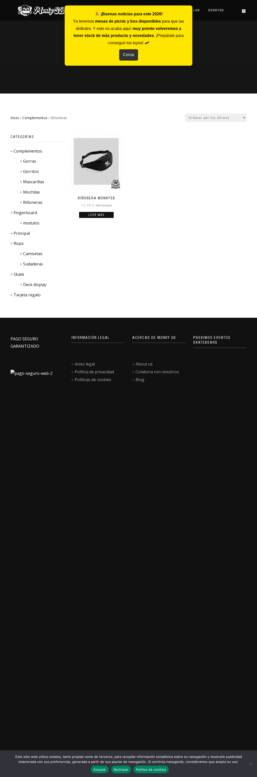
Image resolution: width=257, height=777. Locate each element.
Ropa (18, 243)
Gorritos (31, 171)
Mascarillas (33, 182)
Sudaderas (33, 264)
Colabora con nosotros (157, 372)
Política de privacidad (94, 372)
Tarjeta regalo (27, 295)
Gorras (29, 161)
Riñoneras (32, 202)
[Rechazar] (250, 763)
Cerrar (128, 55)
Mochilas (31, 192)
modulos (31, 223)
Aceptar (99, 769)
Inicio (15, 117)
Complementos (34, 117)
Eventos (216, 10)
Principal (22, 233)
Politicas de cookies (93, 379)
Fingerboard (25, 212)
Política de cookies (151, 769)
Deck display (34, 284)
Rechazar (121, 769)
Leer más (96, 215)
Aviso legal (85, 364)
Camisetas (32, 253)
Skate (19, 274)
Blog (195, 10)
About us (144, 364)
